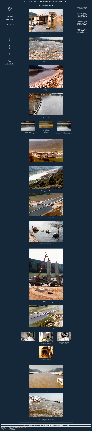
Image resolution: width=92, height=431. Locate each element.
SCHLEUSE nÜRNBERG (82, 21)
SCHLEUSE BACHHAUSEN (82, 29)
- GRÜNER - (11, 428)
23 (9, 53)
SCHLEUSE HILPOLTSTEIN (82, 25)
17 (9, 46)
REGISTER (10, 9)
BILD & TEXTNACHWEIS (9, 64)
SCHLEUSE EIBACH (82, 22)
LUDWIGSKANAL (35, 1)
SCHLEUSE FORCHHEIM (82, 14)
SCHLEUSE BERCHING (82, 30)
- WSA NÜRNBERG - (12, 429)
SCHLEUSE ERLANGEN (82, 16)
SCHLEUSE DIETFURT (82, 31)
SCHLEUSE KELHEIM (82, 33)
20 (9, 49)
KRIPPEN (51, 1)
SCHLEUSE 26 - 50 (10, 19)
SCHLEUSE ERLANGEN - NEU (82, 17)
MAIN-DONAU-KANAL (44, 1)
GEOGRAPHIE (9, 6)
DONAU (9, 60)
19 (9, 48)
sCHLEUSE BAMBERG (82, 12)
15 (9, 44)
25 (9, 55)
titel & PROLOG (82, 10)
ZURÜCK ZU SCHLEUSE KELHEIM (82, 3)
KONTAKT (62, 1)
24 (9, 54)
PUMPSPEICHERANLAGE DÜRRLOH (82, 28)
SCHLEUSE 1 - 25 (10, 18)
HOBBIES (29, 1)
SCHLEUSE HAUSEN (82, 15)
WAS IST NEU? (10, 3)
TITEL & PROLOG (9, 16)
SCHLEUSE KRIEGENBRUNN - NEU (82, 20)
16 (9, 45)
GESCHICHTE (9, 7)
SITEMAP (67, 1)
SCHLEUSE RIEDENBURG (82, 32)
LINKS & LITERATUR (10, 63)
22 (9, 52)
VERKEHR (10, 8)
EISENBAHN (56, 1)
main (10, 61)
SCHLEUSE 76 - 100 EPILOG (10, 24)
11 (9, 39)
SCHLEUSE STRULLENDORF (82, 13)
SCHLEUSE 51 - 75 (9, 21)
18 (9, 47)
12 (9, 40)
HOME (24, 1)
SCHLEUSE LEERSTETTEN (82, 23)
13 (9, 41)
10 (9, 38)
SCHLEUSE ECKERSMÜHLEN (82, 24)
